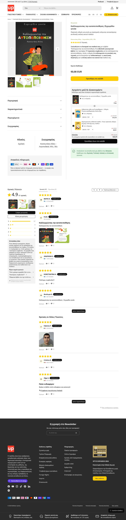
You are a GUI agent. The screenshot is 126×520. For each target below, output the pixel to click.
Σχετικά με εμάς (44, 450)
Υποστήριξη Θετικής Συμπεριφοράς (21, 19)
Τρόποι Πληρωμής (45, 454)
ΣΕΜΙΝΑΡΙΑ (65, 14)
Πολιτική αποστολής (104, 506)
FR (93, 15)
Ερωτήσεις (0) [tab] (52, 189)
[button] (117, 8)
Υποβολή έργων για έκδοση (48, 471)
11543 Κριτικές (32, 2)
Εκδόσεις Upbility (16, 506)
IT (97, 15)
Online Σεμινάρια (70, 454)
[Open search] (94, 190)
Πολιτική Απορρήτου (77, 506)
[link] (76, 99)
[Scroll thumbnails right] (33, 204)
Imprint (41, 478)
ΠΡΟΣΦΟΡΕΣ (76, 14)
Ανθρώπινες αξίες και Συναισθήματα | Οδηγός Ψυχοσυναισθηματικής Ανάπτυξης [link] (95, 110)
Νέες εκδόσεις (99, 478)
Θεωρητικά (74, 23)
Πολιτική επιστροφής (91, 506)
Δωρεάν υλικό (69, 464)
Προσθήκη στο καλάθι (94, 79)
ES (101, 15)
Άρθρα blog (68, 467)
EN (89, 15)
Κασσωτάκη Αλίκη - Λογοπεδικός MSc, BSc (83, 39)
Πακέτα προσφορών (71, 450)
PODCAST (67, 471)
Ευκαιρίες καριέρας (45, 461)
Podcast (101, 2)
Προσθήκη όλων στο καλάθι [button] (94, 141)
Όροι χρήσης (115, 506)
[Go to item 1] (13, 204)
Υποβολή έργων (112, 2)
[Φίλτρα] (99, 190)
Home (9, 19)
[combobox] (62, 8)
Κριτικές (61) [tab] (43, 189)
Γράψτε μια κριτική (21, 213)
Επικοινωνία (43, 482)
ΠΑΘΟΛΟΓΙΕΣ (31, 14)
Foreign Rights (44, 475)
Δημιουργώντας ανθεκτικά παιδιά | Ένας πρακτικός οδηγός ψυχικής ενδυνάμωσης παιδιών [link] (99, 122)
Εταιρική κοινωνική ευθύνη (48, 458)
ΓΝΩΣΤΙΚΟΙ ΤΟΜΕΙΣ (14, 14)
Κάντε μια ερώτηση (21, 216)
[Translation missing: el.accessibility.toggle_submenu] (23, 14)
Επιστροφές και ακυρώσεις (73, 475)
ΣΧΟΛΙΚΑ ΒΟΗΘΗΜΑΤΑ (48, 14)
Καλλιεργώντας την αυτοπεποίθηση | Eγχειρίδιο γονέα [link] (95, 96)
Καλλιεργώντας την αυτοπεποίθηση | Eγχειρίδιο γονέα (43, 19)
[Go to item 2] (23, 204)
